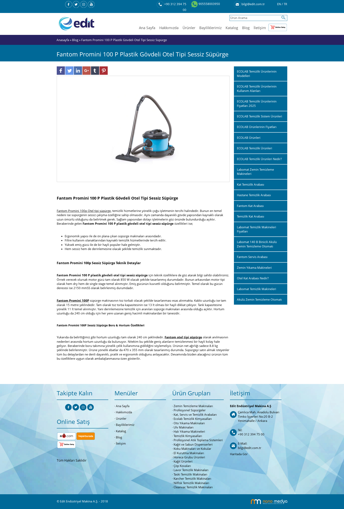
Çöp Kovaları (182, 466)
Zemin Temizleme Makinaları (193, 406)
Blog (246, 27)
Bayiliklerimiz (210, 27)
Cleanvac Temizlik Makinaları (193, 487)
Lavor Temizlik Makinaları (191, 470)
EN (279, 4)
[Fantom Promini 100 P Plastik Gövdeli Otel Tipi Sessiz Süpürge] (143, 129)
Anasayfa (63, 40)
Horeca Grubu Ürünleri (189, 457)
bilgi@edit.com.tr (253, 4)
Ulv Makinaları (184, 427)
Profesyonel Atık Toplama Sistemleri (198, 440)
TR (285, 4)
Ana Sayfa (147, 27)
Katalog (232, 27)
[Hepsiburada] (85, 436)
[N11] (66, 436)
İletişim (260, 27)
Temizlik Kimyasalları (188, 436)
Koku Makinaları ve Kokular (192, 449)
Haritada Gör (239, 454)
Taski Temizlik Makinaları (190, 474)
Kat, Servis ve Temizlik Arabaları (195, 414)
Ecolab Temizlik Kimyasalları (193, 419)
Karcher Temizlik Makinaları (192, 478)
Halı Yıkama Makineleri (189, 431)
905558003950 (209, 4)
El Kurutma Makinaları (189, 453)
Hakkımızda (169, 27)
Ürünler (189, 27)
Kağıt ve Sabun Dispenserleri (193, 444)
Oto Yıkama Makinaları (189, 423)
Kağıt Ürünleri (183, 461)
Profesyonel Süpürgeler (190, 410)
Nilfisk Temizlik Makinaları (191, 483)
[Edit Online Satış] (277, 27)
